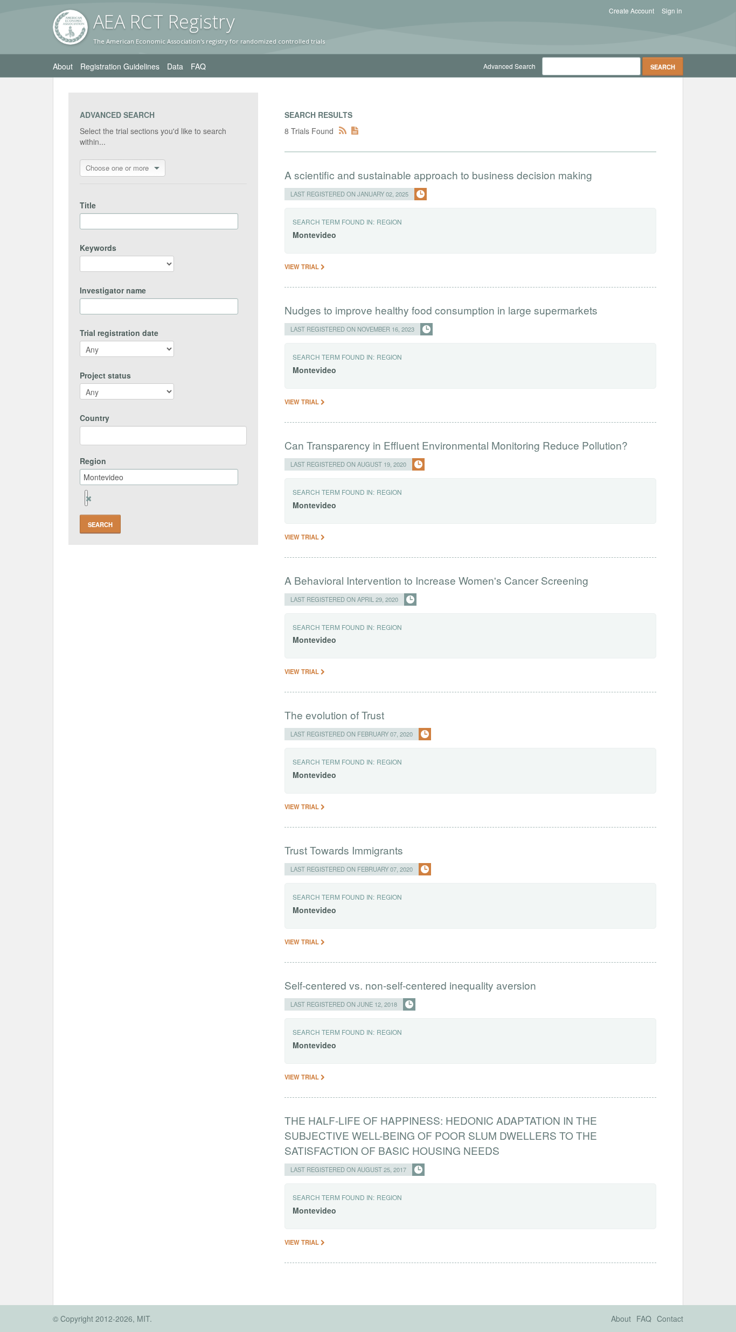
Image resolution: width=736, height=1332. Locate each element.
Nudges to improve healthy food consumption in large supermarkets (441, 310)
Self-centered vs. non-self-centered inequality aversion (410, 985)
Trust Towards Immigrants (343, 850)
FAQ (198, 66)
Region (93, 460)
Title (88, 205)
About (63, 66)
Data (175, 66)
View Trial (302, 266)
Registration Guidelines (119, 66)
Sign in (672, 11)
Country (94, 417)
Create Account (631, 11)
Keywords (98, 247)
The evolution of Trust (334, 714)
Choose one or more (117, 168)
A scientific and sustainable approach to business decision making (438, 174)
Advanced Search (509, 66)
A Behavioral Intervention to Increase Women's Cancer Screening (436, 580)
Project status (105, 375)
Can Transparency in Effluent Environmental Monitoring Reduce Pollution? (456, 445)
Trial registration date (119, 332)
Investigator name (113, 290)
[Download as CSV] (354, 131)
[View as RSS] (342, 131)
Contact (670, 1318)
